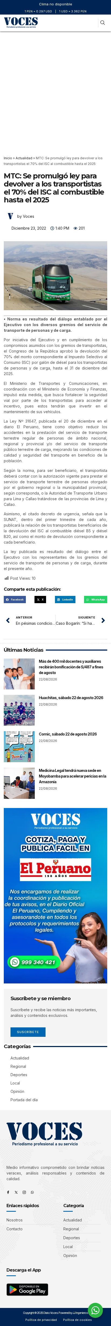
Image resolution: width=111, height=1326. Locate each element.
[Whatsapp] (32, 1192)
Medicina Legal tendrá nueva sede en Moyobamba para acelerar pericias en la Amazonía (72, 776)
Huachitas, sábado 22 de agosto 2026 (71, 697)
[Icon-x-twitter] (16, 1192)
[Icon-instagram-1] (24, 1192)
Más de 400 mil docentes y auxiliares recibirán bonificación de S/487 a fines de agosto (71, 667)
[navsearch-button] (102, 23)
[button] (92, 23)
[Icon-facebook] (8, 1192)
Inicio (8, 158)
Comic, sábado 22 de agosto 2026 (68, 734)
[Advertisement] (55, 89)
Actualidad (24, 158)
